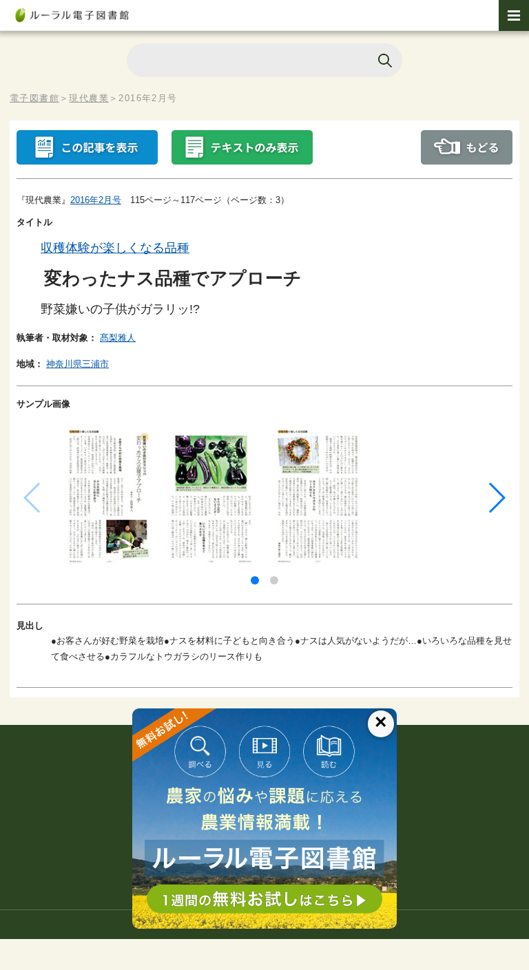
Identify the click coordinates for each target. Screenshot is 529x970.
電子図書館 (34, 98)
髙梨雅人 (118, 338)
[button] (255, 580)
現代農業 (89, 98)
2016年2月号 (95, 200)
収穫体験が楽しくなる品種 (115, 248)
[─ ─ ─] (514, 15)
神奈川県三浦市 (77, 364)
